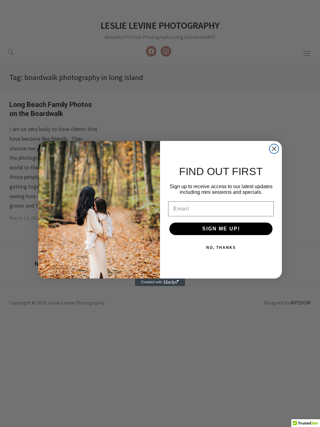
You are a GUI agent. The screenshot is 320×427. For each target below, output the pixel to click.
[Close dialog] (274, 148)
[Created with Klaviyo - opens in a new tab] (160, 282)
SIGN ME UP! (221, 228)
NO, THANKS (221, 247)
